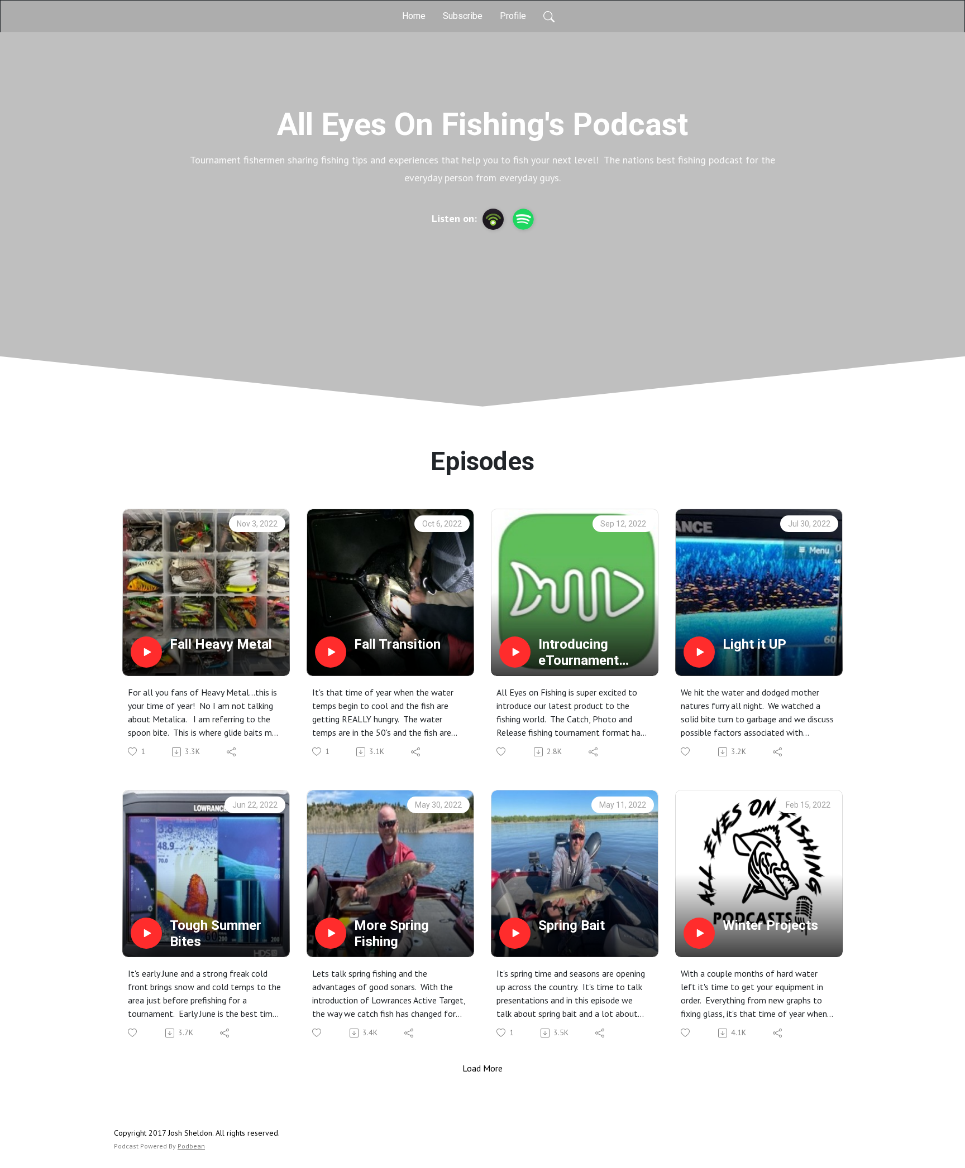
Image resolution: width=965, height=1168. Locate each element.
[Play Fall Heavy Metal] (146, 652)
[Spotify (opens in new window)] (523, 219)
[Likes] (501, 751)
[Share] (232, 751)
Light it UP (754, 644)
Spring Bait (571, 925)
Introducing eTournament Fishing (578, 652)
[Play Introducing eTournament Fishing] (515, 652)
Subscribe (462, 16)
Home (414, 16)
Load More (482, 1068)
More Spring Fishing (391, 933)
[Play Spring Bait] (515, 933)
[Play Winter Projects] (699, 933)
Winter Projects (770, 925)
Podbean (191, 1146)
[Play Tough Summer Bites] (146, 933)
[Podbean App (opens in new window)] (493, 219)
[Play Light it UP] (699, 652)
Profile (513, 16)
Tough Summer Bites (215, 933)
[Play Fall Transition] (330, 652)
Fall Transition (397, 644)
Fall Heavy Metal (221, 644)
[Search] (549, 16)
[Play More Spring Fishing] (330, 933)
